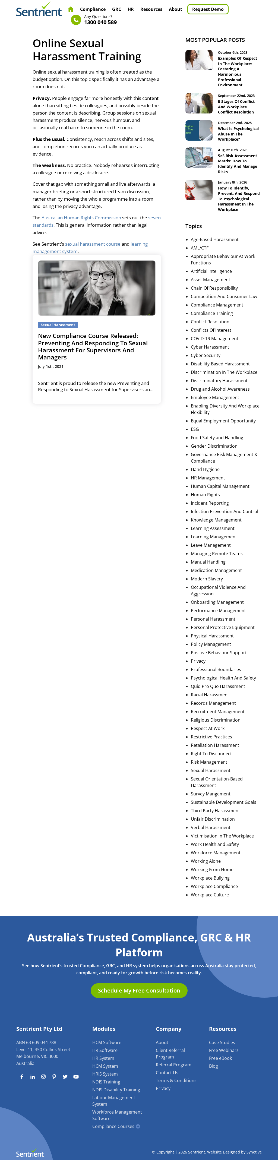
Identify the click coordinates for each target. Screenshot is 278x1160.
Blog (213, 1066)
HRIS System (105, 1074)
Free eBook (220, 1058)
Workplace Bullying (210, 878)
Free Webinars (224, 1050)
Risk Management (209, 762)
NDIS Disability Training (116, 1090)
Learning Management (214, 537)
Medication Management (216, 570)
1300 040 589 (100, 20)
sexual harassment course (93, 244)
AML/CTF (199, 248)
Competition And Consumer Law (224, 296)
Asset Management (210, 280)
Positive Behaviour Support (219, 653)
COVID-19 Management (214, 339)
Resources (151, 9)
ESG (195, 429)
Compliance (93, 9)
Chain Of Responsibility (214, 288)
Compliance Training (212, 313)
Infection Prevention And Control (224, 511)
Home (71, 9)
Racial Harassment (210, 695)
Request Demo (208, 9)
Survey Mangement (210, 794)
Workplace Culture (210, 895)
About (175, 9)
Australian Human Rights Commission (81, 217)
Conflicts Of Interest (211, 330)
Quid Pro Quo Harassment (218, 686)
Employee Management (215, 397)
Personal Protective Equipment (223, 627)
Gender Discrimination (214, 446)
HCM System (105, 1066)
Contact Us (167, 1073)
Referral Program (173, 1065)
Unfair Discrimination (213, 819)
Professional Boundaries (216, 669)
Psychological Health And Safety (223, 678)
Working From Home (212, 870)
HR (131, 9)
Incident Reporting (210, 503)
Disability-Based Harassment (220, 364)
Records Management (213, 703)
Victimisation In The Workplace (222, 836)
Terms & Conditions (176, 1080)
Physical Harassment (212, 636)
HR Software (105, 1050)
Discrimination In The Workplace (224, 372)
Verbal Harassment (210, 827)
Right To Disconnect (211, 754)
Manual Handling (208, 562)
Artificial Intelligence (211, 271)
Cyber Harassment (210, 347)
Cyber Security (205, 355)
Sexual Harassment (210, 770)
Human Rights (205, 495)
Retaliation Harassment (215, 745)
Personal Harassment (213, 619)
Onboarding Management (217, 602)
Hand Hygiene (205, 469)
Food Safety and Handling (217, 438)
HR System (103, 1058)
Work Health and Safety (215, 844)
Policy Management (211, 644)
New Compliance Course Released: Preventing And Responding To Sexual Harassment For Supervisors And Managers (93, 346)
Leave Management (211, 545)
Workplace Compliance (214, 886)
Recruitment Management (218, 712)
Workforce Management (216, 853)
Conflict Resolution (210, 322)
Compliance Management (217, 305)
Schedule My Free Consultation (139, 990)
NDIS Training (106, 1082)
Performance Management (218, 611)
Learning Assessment (213, 528)
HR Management (208, 478)
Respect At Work (208, 728)
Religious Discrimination (216, 720)
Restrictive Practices (211, 737)
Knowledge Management (216, 520)
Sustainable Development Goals (223, 802)
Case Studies (222, 1042)
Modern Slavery (207, 579)
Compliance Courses (113, 1126)
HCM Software (106, 1042)
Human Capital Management (220, 486)
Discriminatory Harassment (219, 381)
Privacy (198, 661)
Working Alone (206, 861)
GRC (116, 9)
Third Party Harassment (215, 811)
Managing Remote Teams (217, 554)
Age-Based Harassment (215, 239)
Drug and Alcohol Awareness (220, 389)
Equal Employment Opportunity (223, 421)
